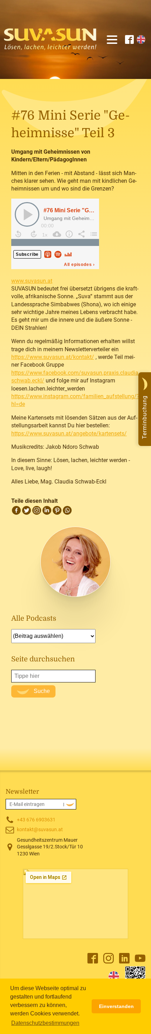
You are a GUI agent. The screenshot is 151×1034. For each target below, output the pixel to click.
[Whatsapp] (67, 510)
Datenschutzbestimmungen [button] (45, 1023)
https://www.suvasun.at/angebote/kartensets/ (69, 433)
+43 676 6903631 (36, 819)
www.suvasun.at (31, 281)
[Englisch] (113, 976)
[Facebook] (16, 510)
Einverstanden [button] (116, 1006)
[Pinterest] (57, 510)
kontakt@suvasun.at (40, 829)
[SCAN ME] (135, 976)
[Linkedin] (46, 510)
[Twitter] (26, 510)
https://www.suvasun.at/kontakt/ (52, 357)
